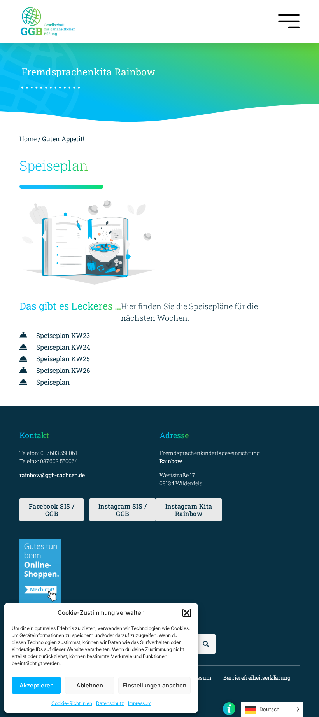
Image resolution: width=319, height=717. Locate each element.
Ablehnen (89, 685)
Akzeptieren (36, 685)
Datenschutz (110, 703)
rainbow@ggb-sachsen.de (52, 475)
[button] (187, 613)
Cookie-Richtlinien (71, 703)
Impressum (139, 703)
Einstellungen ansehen (154, 685)
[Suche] (206, 644)
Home (28, 139)
